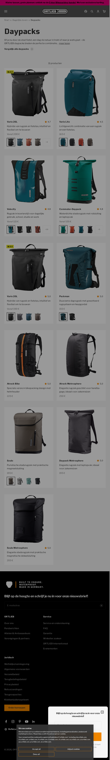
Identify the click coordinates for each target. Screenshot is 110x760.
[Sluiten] (102, 712)
